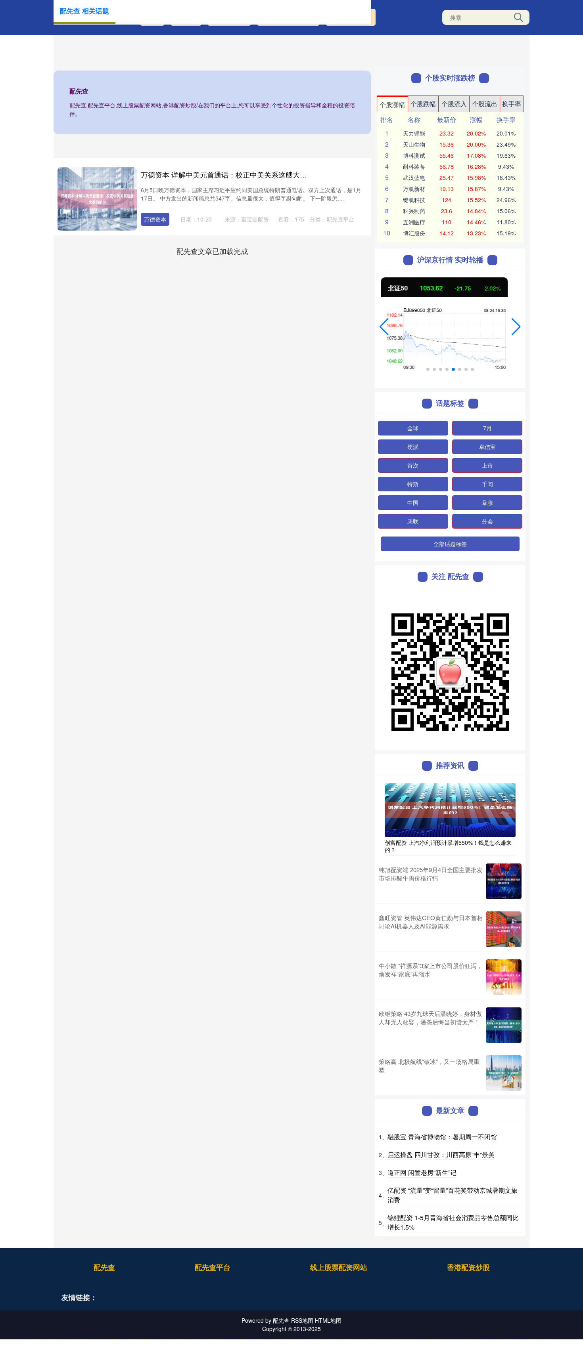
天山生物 (414, 144)
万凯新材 (414, 189)
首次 (412, 465)
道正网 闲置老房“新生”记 (421, 1172)
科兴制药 (414, 211)
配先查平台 (212, 1267)
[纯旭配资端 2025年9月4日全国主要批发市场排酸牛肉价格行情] (504, 881)
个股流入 (454, 103)
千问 (487, 484)
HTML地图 (328, 1320)
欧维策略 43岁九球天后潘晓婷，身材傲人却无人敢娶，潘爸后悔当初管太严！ (430, 1017)
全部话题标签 (450, 544)
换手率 (511, 103)
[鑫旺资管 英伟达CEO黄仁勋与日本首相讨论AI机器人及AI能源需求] (504, 929)
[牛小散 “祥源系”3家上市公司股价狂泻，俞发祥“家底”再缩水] (504, 977)
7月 (487, 428)
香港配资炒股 (468, 1267)
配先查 (104, 1267)
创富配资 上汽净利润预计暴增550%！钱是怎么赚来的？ (448, 846)
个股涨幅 (392, 104)
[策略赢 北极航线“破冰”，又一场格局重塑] (504, 1073)
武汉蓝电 (414, 177)
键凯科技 (414, 200)
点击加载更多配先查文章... (212, 251)
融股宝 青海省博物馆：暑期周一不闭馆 (442, 1136)
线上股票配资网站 (338, 1267)
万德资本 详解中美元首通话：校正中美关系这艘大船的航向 (234, 174)
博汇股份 (414, 233)
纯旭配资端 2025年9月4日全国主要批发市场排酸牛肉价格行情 (431, 873)
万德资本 (155, 219)
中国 (412, 502)
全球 (412, 428)
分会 (487, 521)
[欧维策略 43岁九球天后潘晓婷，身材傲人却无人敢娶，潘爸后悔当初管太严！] (504, 1025)
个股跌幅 (423, 103)
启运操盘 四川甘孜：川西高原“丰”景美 (441, 1154)
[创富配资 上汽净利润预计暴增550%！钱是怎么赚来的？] (450, 809)
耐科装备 (414, 166)
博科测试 (414, 155)
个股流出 (484, 103)
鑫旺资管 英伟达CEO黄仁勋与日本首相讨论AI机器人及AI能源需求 (431, 921)
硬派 (412, 447)
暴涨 (487, 502)
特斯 (412, 484)
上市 (487, 465)
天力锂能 (414, 133)
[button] (384, 327)
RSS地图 (302, 1320)
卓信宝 (487, 447)
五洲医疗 (414, 222)
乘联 (412, 521)
